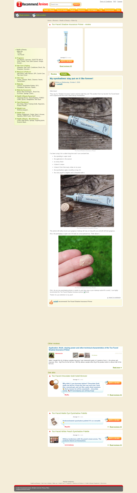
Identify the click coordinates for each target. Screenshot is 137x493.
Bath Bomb (25, 120)
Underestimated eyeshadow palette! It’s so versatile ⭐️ (81, 421)
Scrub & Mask (21, 122)
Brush (40, 67)
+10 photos (94, 355)
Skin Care (20, 78)
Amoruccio (59, 353)
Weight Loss (21, 108)
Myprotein (41, 104)
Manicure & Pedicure (24, 72)
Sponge (26, 93)
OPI (35, 73)
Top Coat (20, 75)
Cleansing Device (22, 98)
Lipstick (19, 85)
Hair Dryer (38, 99)
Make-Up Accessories (24, 90)
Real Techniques (27, 92)
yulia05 (59, 84)
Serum (40, 79)
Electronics (103, 483)
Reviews (55, 20)
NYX (37, 85)
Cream (19, 79)
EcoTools (20, 93)
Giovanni (26, 69)
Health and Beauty (35, 483)
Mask (29, 79)
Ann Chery (20, 104)
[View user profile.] (52, 86)
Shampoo (20, 67)
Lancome (28, 60)
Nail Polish (20, 73)
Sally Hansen (29, 73)
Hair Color (27, 67)
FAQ (114, 1)
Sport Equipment (22, 102)
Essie (25, 75)
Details (64, 74)
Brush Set (36, 92)
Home (49, 20)
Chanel (23, 61)
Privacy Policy (45, 488)
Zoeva (31, 93)
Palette (33, 87)
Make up (55, 483)
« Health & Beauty (21, 49)
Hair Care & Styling (23, 65)
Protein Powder (21, 105)
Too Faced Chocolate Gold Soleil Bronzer (69, 376)
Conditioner (34, 67)
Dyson (24, 99)
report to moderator (115, 297)
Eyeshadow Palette (29, 85)
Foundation (20, 87)
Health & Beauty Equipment (26, 96)
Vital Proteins (36, 116)
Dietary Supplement (23, 114)
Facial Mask (21, 81)
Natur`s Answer (39, 114)
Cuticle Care (41, 73)
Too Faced (21, 54)
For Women (20, 60)
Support (119, 1)
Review (54, 74)
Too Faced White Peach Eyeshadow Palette (70, 431)
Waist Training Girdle (30, 104)
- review (71, 24)
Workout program (22, 110)
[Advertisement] (30, 35)
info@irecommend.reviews (23, 489)
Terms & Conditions (106, 1)
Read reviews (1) (116, 395)
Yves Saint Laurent (32, 61)
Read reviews (24, 15)
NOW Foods (27, 116)
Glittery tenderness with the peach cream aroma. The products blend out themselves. (82, 440)
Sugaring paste (39, 120)
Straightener (30, 99)
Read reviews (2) (66, 66)
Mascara (27, 87)
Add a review (41, 15)
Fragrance (20, 58)
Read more (116, 367)
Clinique (24, 79)
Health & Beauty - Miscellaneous (27, 119)
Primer (20, 53)
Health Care (21, 113)
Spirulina (19, 116)
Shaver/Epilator (33, 98)
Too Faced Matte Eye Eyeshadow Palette (69, 413)
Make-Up (74, 20)
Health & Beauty (65, 20)
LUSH (19, 120)
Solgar (32, 114)
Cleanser (34, 79)
